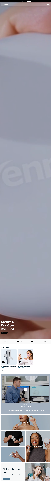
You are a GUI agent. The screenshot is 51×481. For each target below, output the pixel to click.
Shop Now (4, 332)
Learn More (6, 479)
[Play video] (25, 389)
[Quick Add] (3, 362)
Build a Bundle (29, 1)
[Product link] (9, 358)
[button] (2, 4)
